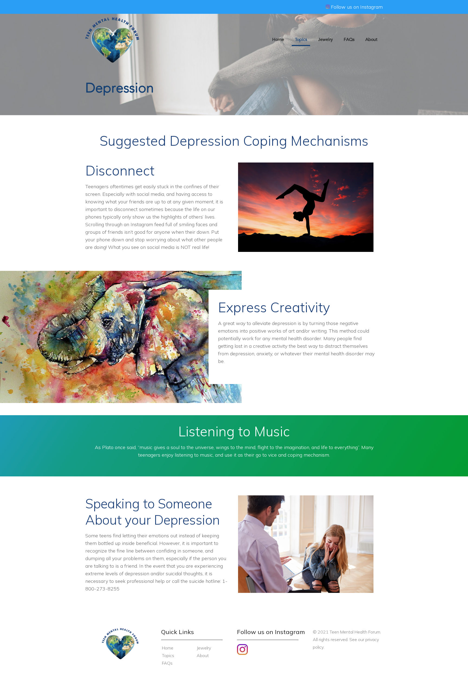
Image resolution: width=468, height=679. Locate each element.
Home (167, 648)
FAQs (167, 663)
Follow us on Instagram (356, 7)
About (203, 655)
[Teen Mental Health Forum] (112, 40)
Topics (168, 655)
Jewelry (204, 648)
